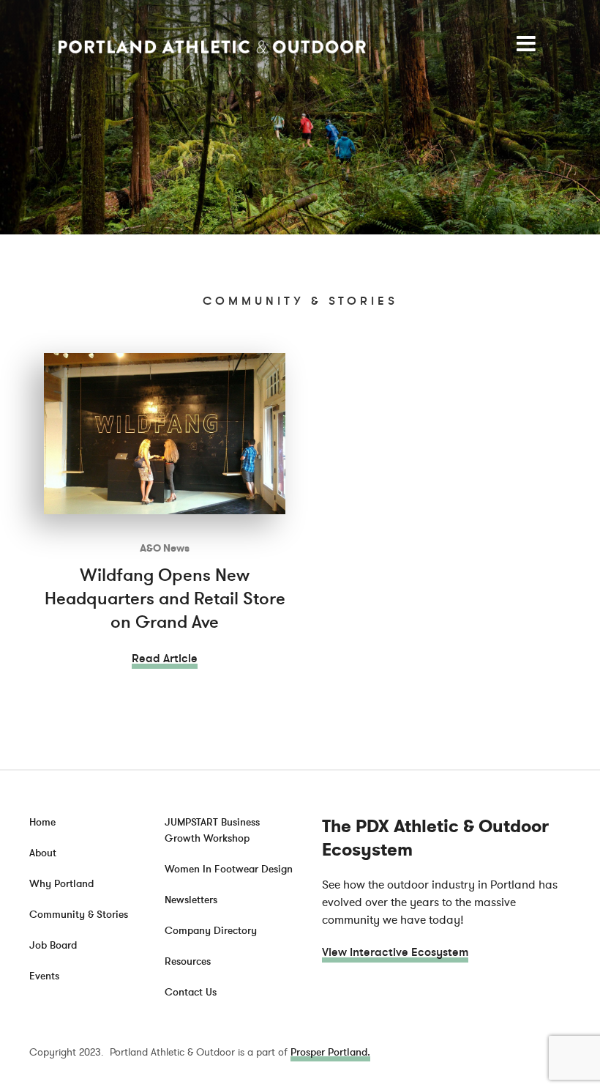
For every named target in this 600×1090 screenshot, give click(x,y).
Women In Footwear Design (229, 869)
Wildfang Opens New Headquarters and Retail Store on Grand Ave (165, 599)
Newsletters (191, 900)
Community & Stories (78, 915)
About (42, 853)
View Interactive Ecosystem (395, 952)
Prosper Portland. (330, 1052)
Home (42, 822)
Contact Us (191, 992)
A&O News (165, 548)
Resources (188, 961)
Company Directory (211, 931)
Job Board (53, 945)
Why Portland (61, 884)
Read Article (165, 658)
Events (44, 976)
